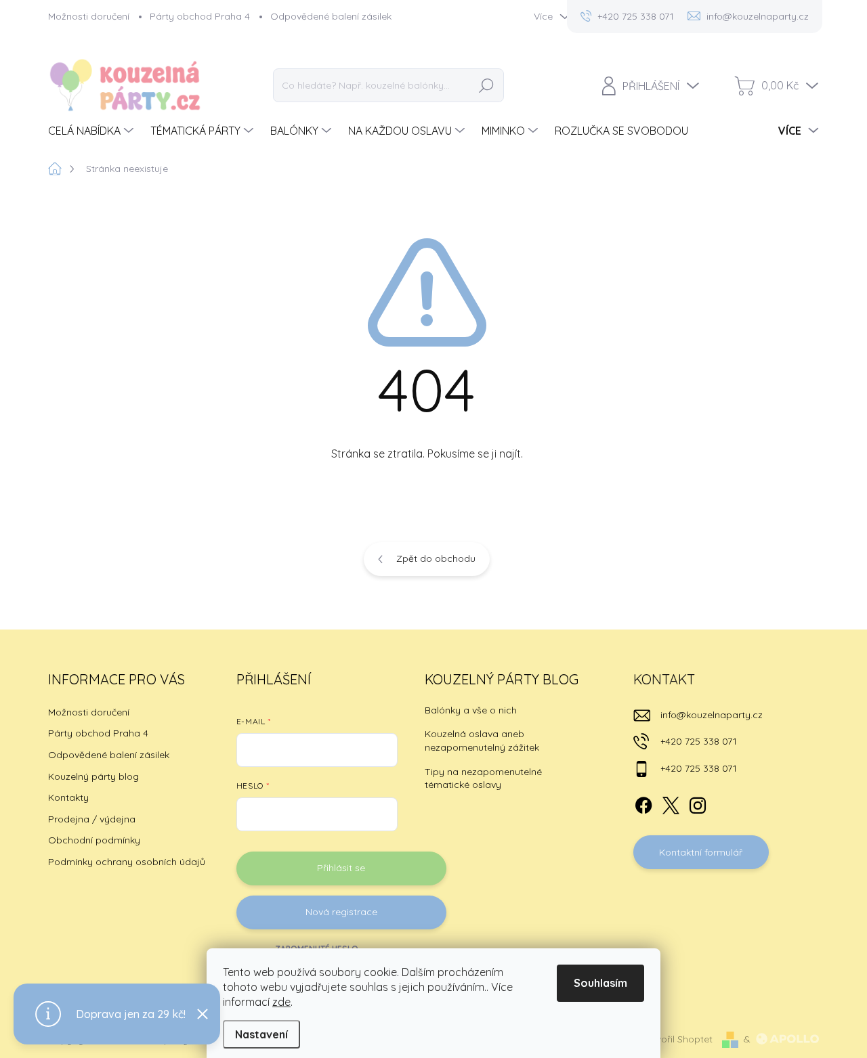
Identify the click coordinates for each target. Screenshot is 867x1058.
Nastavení (261, 1034)
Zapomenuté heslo (316, 949)
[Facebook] (643, 803)
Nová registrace (341, 912)
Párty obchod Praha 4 (200, 16)
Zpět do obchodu (435, 558)
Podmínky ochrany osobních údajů (126, 862)
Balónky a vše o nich (471, 710)
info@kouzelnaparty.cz (711, 715)
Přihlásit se (341, 868)
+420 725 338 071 (698, 741)
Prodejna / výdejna (91, 819)
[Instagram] (698, 803)
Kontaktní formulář (700, 852)
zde (281, 1002)
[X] (670, 803)
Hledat (486, 85)
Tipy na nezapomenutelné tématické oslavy (483, 778)
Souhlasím (600, 983)
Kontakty (68, 797)
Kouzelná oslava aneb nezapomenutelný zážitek (482, 740)
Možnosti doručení (88, 16)
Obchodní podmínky (94, 840)
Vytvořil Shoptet (677, 1039)
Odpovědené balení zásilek (331, 16)
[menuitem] (92, 130)
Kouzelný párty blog (93, 776)
